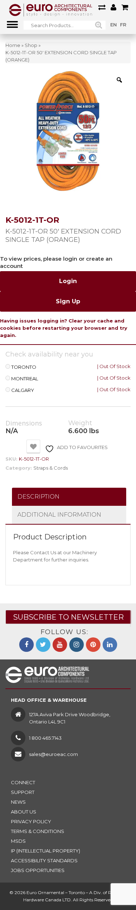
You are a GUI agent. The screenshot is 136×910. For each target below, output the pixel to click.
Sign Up (68, 301)
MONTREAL (24, 378)
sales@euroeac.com (53, 754)
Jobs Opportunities (38, 870)
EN (113, 24)
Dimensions (23, 423)
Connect (23, 782)
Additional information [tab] (59, 514)
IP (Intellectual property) (45, 851)
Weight (80, 423)
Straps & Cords (50, 468)
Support (22, 792)
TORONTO (23, 367)
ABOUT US (23, 812)
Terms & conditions (37, 831)
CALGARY (22, 390)
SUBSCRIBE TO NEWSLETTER (68, 617)
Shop (31, 45)
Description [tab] (38, 496)
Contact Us (43, 552)
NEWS (18, 802)
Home (12, 45)
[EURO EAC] (50, 10)
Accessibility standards (44, 860)
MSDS (18, 841)
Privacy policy (31, 821)
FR (123, 24)
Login (68, 281)
